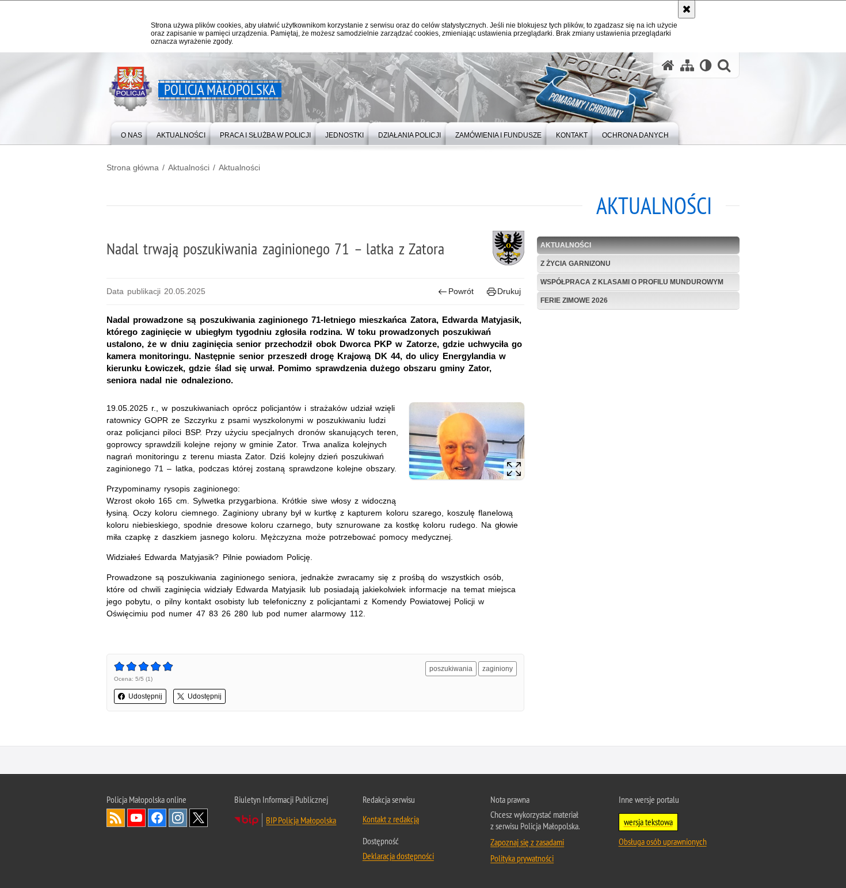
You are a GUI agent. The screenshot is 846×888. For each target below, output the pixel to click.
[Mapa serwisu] (687, 65)
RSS (115, 818)
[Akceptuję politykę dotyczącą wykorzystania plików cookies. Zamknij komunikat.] (686, 9)
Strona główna (132, 167)
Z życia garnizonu (575, 264)
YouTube (136, 818)
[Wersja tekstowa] (706, 65)
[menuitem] (131, 132)
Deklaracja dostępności (398, 856)
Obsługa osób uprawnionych (663, 841)
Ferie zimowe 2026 (574, 300)
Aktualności (188, 167)
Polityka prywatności (522, 858)
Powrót (461, 291)
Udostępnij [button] (145, 696)
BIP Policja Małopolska (301, 820)
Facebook (157, 818)
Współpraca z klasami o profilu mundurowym (631, 282)
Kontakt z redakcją (391, 819)
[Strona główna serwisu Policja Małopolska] (668, 65)
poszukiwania (450, 669)
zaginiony (497, 669)
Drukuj (509, 291)
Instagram (178, 818)
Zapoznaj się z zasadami (527, 842)
